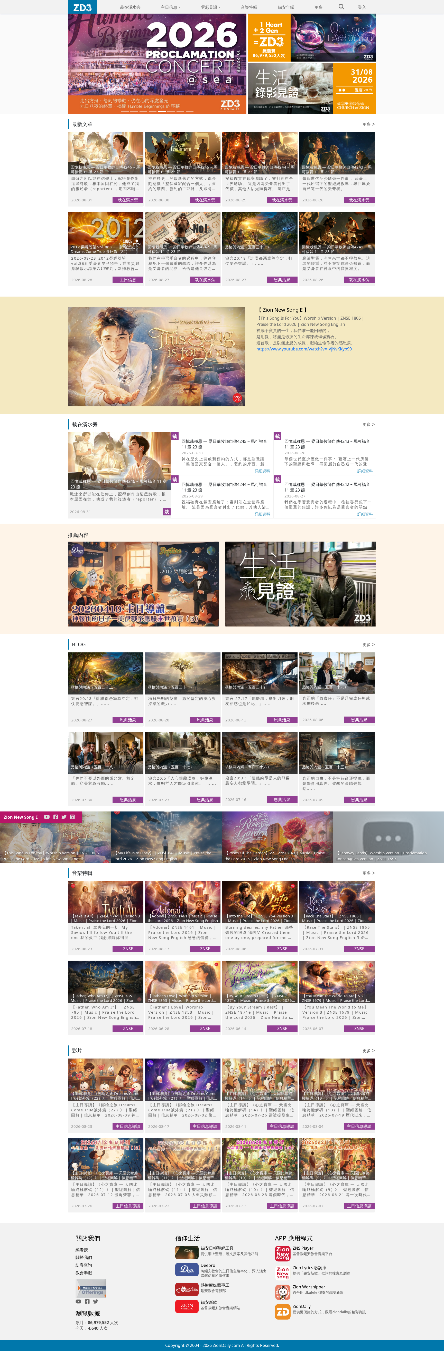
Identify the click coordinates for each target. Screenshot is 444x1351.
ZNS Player (303, 1248)
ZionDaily (302, 1306)
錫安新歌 (209, 1302)
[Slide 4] (152, 111)
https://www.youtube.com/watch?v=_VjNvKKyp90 (304, 349)
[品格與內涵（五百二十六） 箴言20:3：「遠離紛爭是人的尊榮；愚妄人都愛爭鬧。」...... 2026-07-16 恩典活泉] (260, 735)
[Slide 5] (162, 111)
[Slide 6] (171, 111)
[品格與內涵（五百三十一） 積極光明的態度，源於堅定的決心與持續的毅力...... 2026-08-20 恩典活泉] (183, 655)
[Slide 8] (189, 111)
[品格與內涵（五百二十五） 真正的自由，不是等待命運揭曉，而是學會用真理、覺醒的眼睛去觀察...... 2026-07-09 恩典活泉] (337, 735)
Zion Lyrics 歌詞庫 (310, 1267)
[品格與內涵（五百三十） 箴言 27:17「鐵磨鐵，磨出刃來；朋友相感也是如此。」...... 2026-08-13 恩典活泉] (260, 655)
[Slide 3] (143, 111)
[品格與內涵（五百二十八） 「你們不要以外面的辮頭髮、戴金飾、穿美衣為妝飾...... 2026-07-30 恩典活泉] (106, 735)
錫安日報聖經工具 (217, 1248)
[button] (81, 64)
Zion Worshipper (309, 1287)
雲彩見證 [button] (209, 7)
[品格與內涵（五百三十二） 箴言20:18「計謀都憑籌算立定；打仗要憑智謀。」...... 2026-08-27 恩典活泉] (260, 215)
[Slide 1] (125, 111)
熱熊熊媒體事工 (215, 1285)
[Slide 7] (180, 111)
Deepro (208, 1265)
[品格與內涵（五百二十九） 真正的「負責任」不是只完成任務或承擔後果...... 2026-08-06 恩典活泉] (337, 655)
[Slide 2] (134, 111)
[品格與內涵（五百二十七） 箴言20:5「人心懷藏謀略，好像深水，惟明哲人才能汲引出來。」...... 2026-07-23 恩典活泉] (183, 735)
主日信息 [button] (169, 7)
